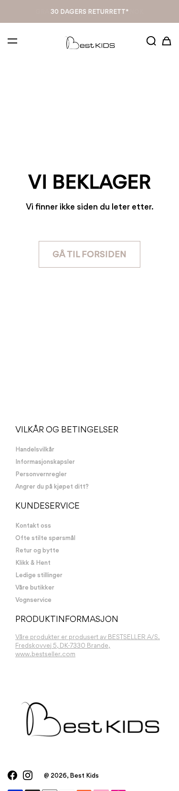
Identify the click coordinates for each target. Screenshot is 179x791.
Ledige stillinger (39, 575)
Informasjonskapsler (45, 461)
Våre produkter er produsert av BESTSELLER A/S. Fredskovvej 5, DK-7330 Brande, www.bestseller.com (87, 645)
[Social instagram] (27, 775)
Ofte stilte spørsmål (45, 537)
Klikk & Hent (89, 11)
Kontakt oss (33, 525)
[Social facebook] (12, 775)
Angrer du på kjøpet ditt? (52, 486)
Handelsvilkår (34, 449)
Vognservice (33, 599)
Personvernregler (41, 474)
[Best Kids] (89, 42)
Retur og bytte (37, 550)
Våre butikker (34, 587)
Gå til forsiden (89, 254)
